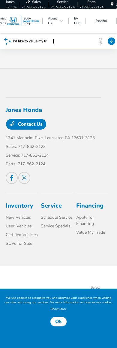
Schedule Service (56, 217)
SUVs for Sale (19, 243)
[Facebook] (12, 178)
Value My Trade (90, 232)
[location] (112, 4)
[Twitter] (24, 178)
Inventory (19, 206)
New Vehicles (18, 217)
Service (51, 206)
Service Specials (55, 226)
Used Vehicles (19, 226)
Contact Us (30, 124)
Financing (90, 206)
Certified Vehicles (22, 235)
